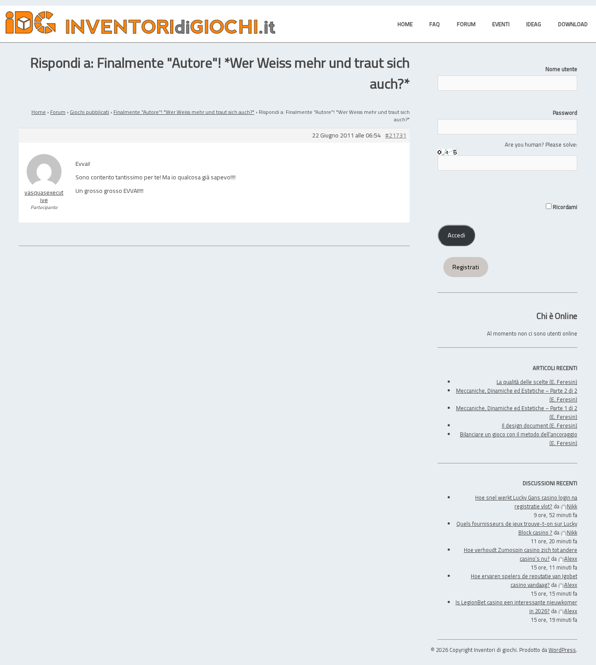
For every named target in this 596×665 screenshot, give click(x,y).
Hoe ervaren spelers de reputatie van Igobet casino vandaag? (524, 580)
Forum (57, 112)
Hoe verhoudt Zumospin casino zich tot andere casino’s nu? (520, 554)
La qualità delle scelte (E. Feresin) (537, 381)
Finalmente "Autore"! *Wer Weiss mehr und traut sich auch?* (183, 112)
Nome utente (561, 69)
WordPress (562, 649)
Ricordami (564, 206)
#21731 (395, 135)
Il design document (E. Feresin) (539, 425)
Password (565, 112)
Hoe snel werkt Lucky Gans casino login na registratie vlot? (526, 502)
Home (38, 112)
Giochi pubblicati (89, 112)
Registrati (465, 267)
